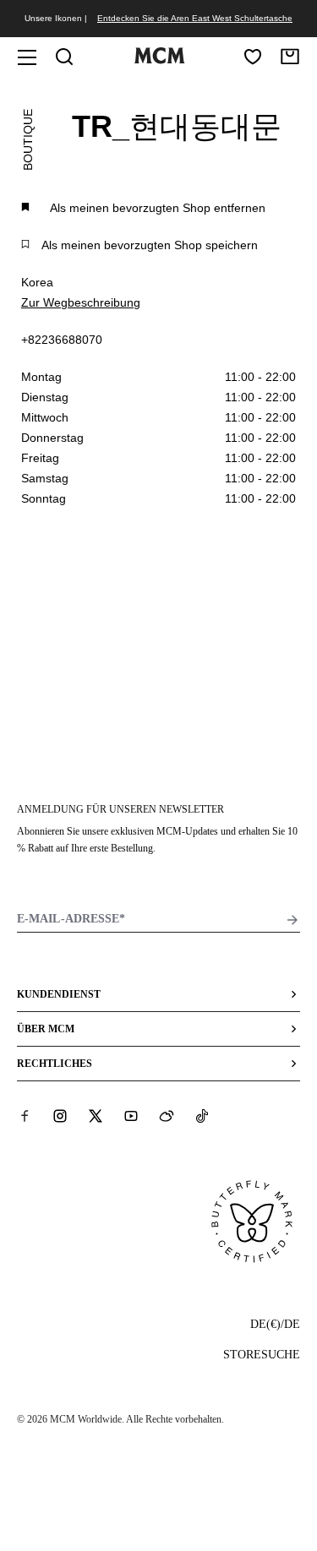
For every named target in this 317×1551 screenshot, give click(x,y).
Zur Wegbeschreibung (80, 302)
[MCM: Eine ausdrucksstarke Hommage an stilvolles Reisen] (159, 60)
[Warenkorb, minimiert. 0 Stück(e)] (290, 56)
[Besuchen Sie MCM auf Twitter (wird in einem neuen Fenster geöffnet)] (95, 1116)
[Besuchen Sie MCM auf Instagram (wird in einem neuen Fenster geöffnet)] (60, 1116)
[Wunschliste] (253, 56)
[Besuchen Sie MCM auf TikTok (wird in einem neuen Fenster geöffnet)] (202, 1116)
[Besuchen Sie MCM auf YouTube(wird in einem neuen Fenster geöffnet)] (131, 1116)
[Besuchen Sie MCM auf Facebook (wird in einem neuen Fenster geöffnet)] (24, 1116)
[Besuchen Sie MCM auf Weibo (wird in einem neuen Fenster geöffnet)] (166, 1116)
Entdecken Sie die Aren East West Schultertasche (194, 18)
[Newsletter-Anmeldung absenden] (292, 920)
